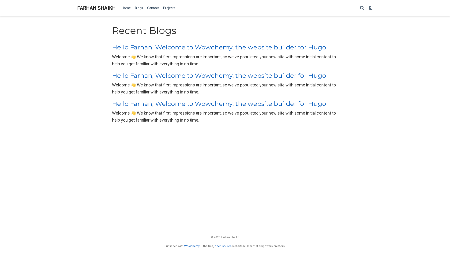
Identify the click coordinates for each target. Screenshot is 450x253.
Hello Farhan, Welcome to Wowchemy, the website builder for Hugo (219, 47)
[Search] (362, 8)
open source (223, 246)
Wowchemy (192, 246)
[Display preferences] (370, 8)
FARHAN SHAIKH (96, 8)
